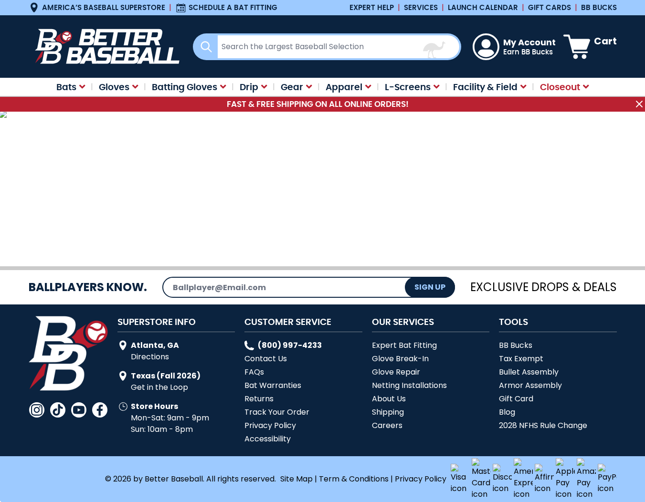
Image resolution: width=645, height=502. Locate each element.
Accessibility (267, 438)
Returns (259, 398)
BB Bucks (515, 345)
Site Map (296, 478)
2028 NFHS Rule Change (543, 425)
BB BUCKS (599, 7)
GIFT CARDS (549, 7)
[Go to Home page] (105, 46)
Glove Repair (396, 371)
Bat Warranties (272, 385)
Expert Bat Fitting (404, 345)
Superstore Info (156, 321)
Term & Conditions (354, 478)
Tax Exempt (521, 358)
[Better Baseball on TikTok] (57, 410)
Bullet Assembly (529, 371)
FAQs (254, 371)
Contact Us (265, 358)
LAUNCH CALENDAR (483, 7)
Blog (507, 412)
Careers (387, 425)
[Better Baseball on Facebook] (99, 410)
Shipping (388, 412)
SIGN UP (429, 287)
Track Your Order (276, 412)
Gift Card (516, 398)
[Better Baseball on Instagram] (36, 410)
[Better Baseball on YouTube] (78, 410)
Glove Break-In (400, 358)
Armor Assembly (530, 385)
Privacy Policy (270, 425)
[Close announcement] (639, 104)
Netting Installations (409, 385)
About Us (389, 398)
